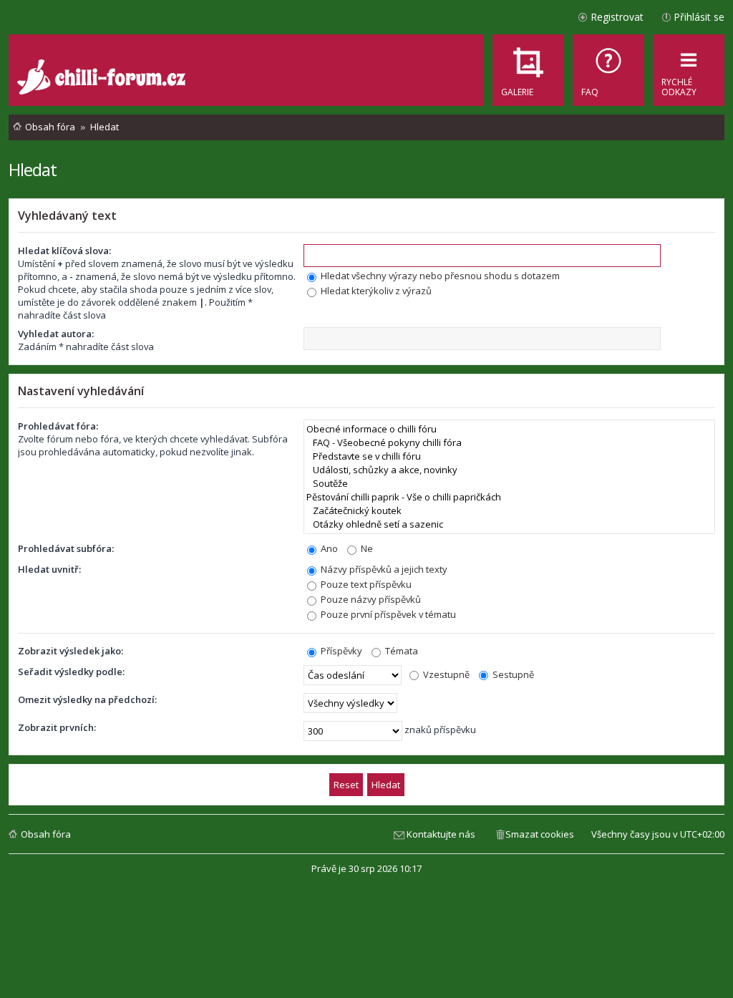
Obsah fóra (46, 834)
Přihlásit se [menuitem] (699, 17)
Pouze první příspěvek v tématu (387, 614)
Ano (328, 548)
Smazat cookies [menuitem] (539, 834)
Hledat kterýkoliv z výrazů (375, 290)
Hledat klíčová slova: (64, 250)
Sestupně (512, 674)
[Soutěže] (509, 483)
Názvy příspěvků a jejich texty (383, 569)
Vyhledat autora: (56, 333)
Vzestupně (445, 674)
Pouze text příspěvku (365, 584)
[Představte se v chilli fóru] (509, 456)
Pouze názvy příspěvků (370, 599)
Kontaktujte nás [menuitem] (441, 834)
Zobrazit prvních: (57, 727)
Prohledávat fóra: (58, 426)
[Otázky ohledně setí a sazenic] (509, 524)
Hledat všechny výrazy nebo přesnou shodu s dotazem (439, 275)
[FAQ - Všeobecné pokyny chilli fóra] (509, 443)
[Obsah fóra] (103, 78)
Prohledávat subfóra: (66, 548)
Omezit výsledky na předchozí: (87, 699)
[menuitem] (608, 70)
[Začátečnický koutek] (509, 511)
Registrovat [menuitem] (617, 17)
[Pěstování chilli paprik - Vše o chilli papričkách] (509, 497)
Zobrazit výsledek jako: (70, 650)
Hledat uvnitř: (49, 569)
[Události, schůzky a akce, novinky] (509, 470)
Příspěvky (340, 650)
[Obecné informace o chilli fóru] (509, 429)
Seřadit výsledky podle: (71, 671)
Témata (400, 650)
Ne (366, 548)
